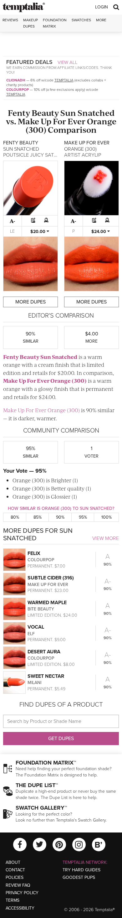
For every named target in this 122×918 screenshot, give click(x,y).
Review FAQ (18, 885)
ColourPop (17, 89)
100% (106, 517)
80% (15, 517)
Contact (15, 870)
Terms (12, 900)
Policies (14, 877)
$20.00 (38, 231)
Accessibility (20, 908)
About (13, 862)
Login (101, 7)
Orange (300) (68, 380)
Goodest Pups (79, 877)
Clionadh (15, 80)
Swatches (81, 20)
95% (83, 517)
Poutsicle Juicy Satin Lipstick (41, 155)
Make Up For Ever (51, 121)
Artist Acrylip (82, 155)
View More (105, 538)
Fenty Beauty (33, 112)
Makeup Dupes (30, 23)
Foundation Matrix (55, 23)
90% (60, 517)
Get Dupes (61, 738)
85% (37, 517)
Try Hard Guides (81, 870)
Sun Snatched (87, 112)
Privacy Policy (22, 892)
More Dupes (30, 302)
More (101, 20)
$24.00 (99, 231)
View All (68, 62)
